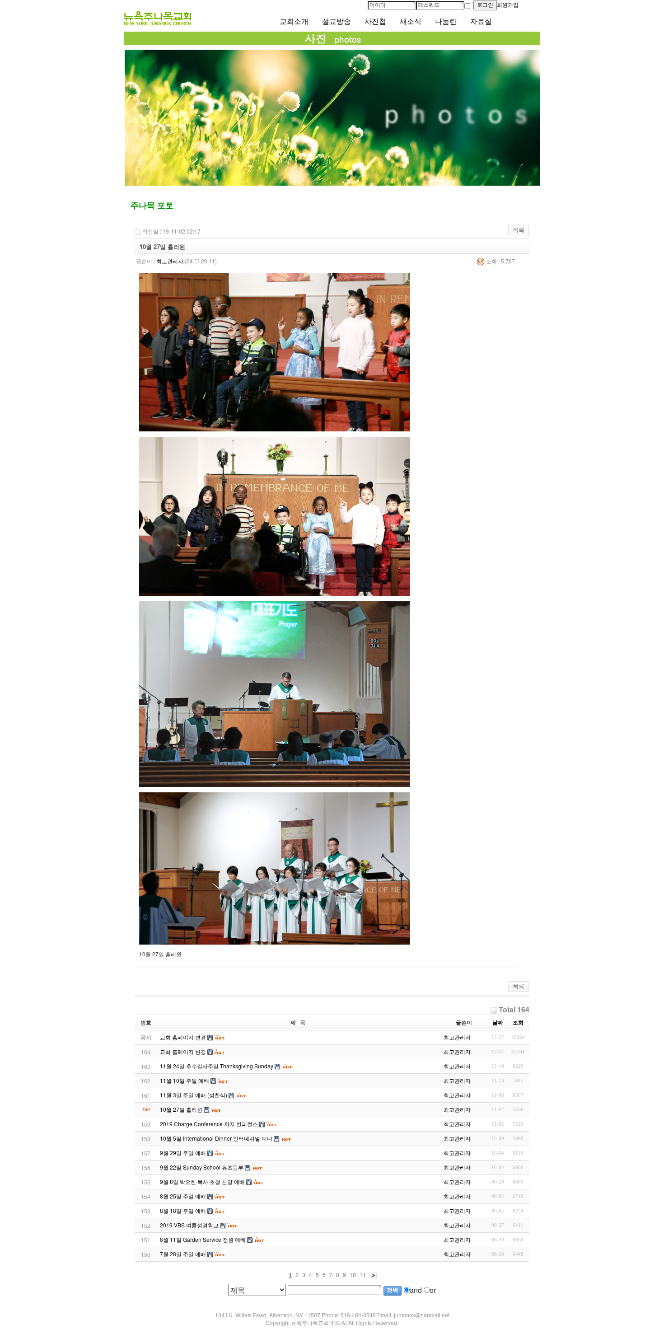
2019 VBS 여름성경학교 (189, 1225)
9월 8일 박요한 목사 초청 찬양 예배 (202, 1181)
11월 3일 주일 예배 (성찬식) (193, 1095)
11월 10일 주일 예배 (184, 1080)
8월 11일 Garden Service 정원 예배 (203, 1239)
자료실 (481, 21)
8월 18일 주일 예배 (183, 1210)
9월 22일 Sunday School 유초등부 (201, 1167)
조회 (518, 1022)
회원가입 (508, 5)
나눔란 (446, 21)
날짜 (497, 1022)
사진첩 (375, 21)
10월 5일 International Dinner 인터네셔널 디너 (216, 1138)
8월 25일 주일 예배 (183, 1196)
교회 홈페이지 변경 (183, 1051)
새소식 (410, 21)
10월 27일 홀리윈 (181, 1109)
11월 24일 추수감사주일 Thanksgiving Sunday (216, 1066)
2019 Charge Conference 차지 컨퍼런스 (209, 1124)
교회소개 (294, 21)
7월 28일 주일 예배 (183, 1254)
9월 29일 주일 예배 (183, 1152)
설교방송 (336, 21)
